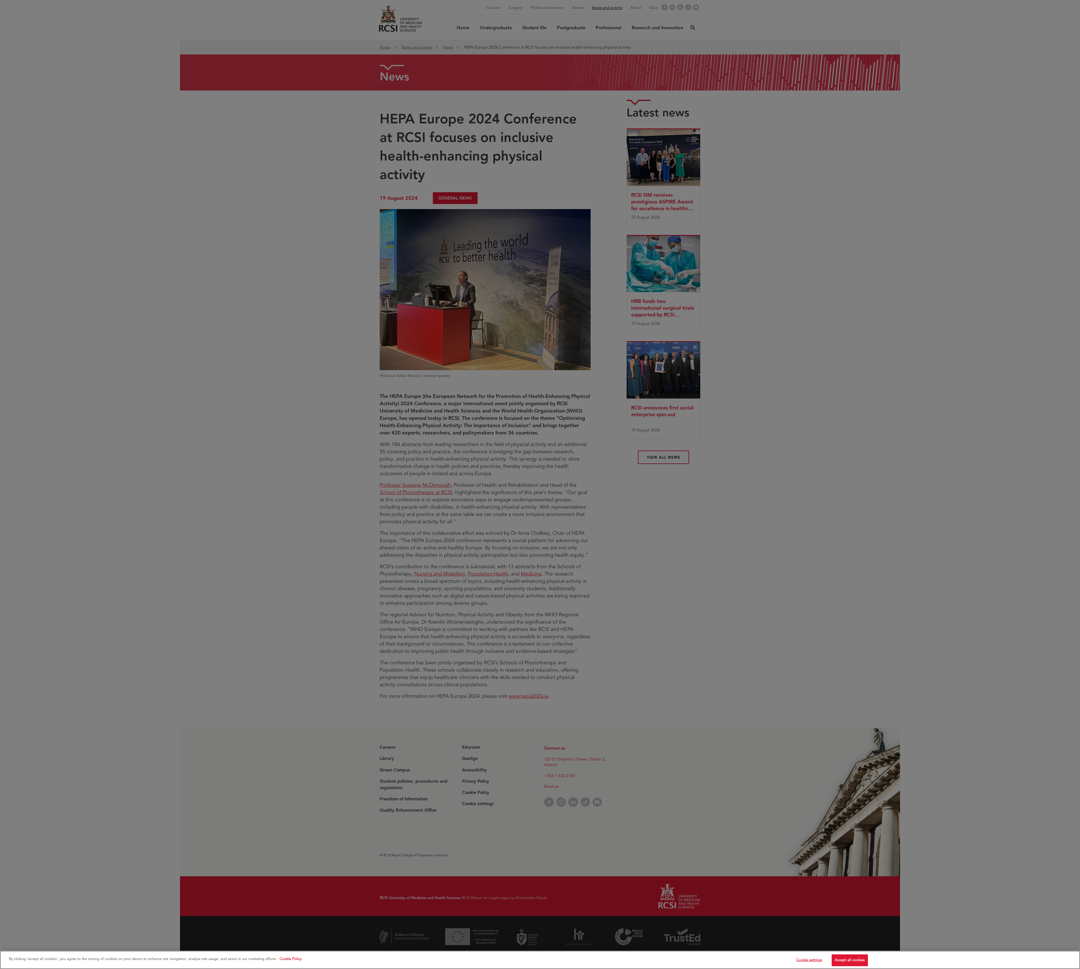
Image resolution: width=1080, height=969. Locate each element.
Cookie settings (809, 960)
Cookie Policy (291, 959)
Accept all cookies (850, 960)
